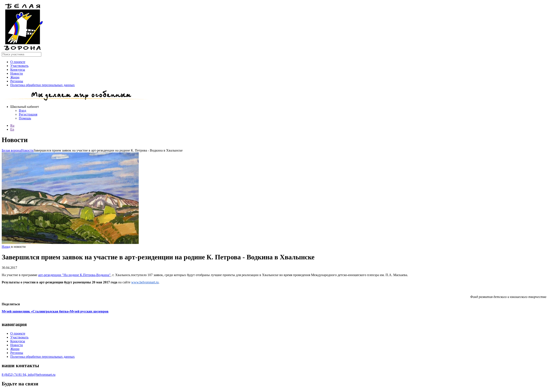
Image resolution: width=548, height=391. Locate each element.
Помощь (25, 118)
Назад (6, 246)
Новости (16, 73)
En (12, 129)
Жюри (14, 77)
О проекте (17, 62)
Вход (22, 110)
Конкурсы (17, 69)
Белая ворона (11, 150)
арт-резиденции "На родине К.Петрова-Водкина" (74, 275)
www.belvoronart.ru (145, 282)
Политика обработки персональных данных (42, 85)
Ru (12, 125)
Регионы (16, 81)
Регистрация (28, 114)
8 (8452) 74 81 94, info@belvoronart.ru (28, 374)
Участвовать (19, 66)
